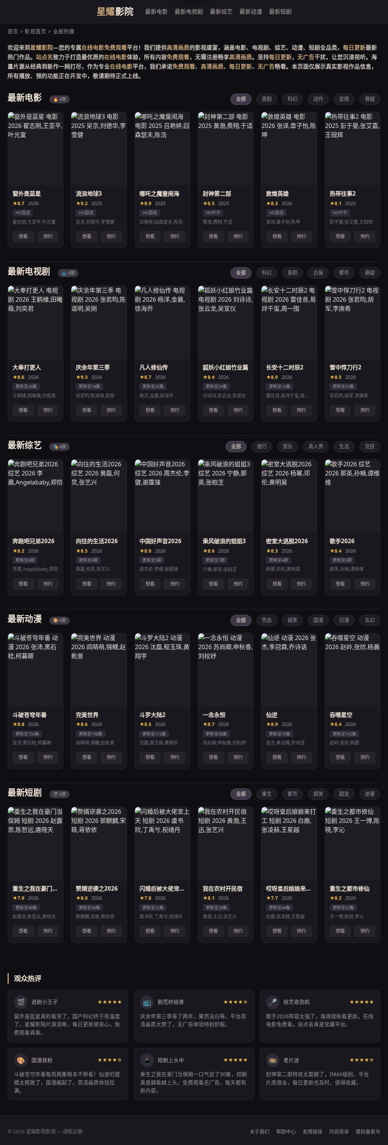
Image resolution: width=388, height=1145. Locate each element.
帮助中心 (286, 1131)
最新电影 (156, 11)
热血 (267, 620)
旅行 (262, 446)
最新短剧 (280, 11)
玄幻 (370, 620)
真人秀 (315, 446)
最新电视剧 (189, 11)
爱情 (344, 98)
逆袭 (370, 793)
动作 (318, 98)
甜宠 (344, 793)
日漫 (344, 620)
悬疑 (370, 98)
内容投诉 (339, 1131)
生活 (344, 446)
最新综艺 (221, 11)
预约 (47, 236)
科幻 (292, 98)
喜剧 (267, 98)
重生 (267, 793)
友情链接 (312, 1131)
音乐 (288, 446)
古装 (318, 272)
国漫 (318, 620)
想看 (23, 236)
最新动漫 (250, 11)
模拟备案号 (368, 1131)
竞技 (370, 446)
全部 (241, 98)
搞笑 (292, 620)
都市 (344, 272)
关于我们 (259, 1131)
